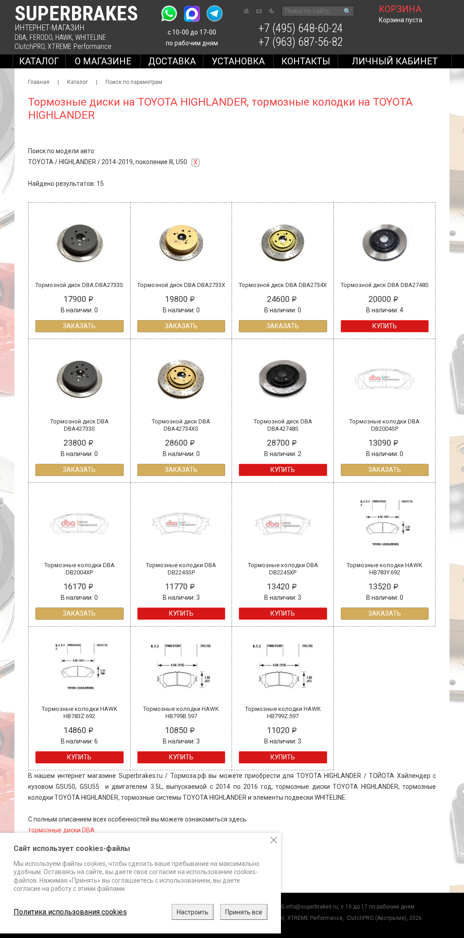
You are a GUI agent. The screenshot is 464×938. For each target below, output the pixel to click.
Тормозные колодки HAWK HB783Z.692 (79, 712)
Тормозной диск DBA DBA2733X (181, 285)
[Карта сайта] (271, 11)
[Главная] (246, 11)
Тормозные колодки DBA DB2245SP (181, 569)
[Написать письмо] (258, 11)
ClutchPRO (29, 46)
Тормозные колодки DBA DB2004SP (384, 425)
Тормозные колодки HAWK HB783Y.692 (384, 569)
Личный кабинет (395, 61)
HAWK (63, 37)
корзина (400, 9)
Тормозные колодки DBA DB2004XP (79, 569)
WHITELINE (90, 37)
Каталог (39, 61)
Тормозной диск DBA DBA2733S (79, 285)
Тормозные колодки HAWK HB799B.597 (181, 712)
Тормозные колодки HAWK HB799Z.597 (283, 712)
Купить (384, 326)
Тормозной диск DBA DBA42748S (283, 425)
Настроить (192, 912)
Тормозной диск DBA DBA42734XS (181, 425)
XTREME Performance (79, 46)
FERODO (40, 37)
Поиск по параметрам (134, 82)
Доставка (172, 61)
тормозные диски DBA (61, 830)
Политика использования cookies (70, 912)
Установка (238, 61)
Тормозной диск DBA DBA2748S (385, 285)
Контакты (305, 61)
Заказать (79, 326)
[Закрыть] (273, 840)
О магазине (103, 61)
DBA (20, 37)
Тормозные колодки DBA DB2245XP (283, 569)
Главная (38, 82)
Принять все (243, 912)
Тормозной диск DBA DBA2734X (283, 285)
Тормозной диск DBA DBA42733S (79, 425)
